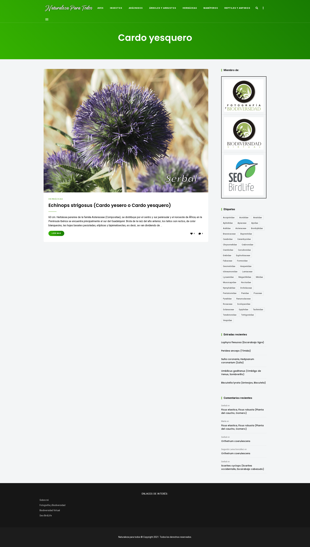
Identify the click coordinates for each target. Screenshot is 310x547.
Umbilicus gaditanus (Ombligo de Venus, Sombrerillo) (241, 372)
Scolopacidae (243, 304)
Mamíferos (210, 8)
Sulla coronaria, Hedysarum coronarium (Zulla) (237, 361)
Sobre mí (44, 500)
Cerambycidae (244, 239)
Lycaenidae (228, 277)
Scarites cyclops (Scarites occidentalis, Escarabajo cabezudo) (242, 467)
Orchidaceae (246, 287)
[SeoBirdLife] (244, 175)
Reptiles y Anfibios (237, 8)
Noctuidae (246, 282)
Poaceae (258, 293)
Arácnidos (136, 8)
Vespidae (227, 320)
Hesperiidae (245, 266)
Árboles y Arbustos (162, 8)
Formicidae (242, 260)
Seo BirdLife (46, 515)
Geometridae (229, 266)
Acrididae (243, 217)
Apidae (254, 223)
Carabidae (227, 239)
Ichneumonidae (230, 271)
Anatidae (257, 217)
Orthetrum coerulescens (235, 441)
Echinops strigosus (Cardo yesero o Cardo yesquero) (109, 205)
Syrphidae (243, 309)
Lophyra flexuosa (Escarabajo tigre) (242, 342)
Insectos (116, 8)
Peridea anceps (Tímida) (236, 350)
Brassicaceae (229, 233)
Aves (100, 8)
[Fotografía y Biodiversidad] (244, 95)
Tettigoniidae (247, 314)
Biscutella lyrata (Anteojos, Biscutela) (243, 382)
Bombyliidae (257, 228)
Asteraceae (240, 228)
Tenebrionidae (229, 314)
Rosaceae (227, 304)
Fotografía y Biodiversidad (52, 505)
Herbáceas (190, 8)
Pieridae (245, 293)
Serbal (224, 405)
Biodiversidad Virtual (50, 510)
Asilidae (227, 228)
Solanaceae (228, 309)
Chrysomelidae (230, 244)
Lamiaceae (247, 271)
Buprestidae (246, 233)
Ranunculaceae (243, 298)
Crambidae (228, 249)
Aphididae (228, 223)
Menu (47, 19)
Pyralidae (227, 298)
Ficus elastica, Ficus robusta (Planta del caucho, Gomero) (242, 411)
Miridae (259, 277)
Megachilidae (244, 277)
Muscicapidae (229, 282)
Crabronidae (247, 244)
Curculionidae (244, 249)
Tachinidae (258, 309)
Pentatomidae (229, 293)
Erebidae (227, 255)
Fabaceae (227, 260)
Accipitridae (228, 217)
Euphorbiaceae (243, 255)
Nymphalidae (229, 287)
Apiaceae (242, 223)
